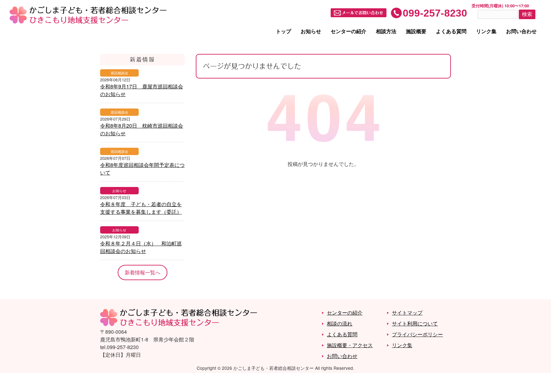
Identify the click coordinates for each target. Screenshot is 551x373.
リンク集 (486, 31)
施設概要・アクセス (350, 345)
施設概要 (416, 31)
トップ (283, 31)
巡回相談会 (119, 72)
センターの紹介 (348, 31)
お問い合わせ (521, 31)
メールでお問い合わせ (362, 13)
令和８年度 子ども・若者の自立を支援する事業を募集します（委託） (141, 207)
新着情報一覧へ (142, 272)
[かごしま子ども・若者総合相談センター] (178, 324)
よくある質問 (451, 31)
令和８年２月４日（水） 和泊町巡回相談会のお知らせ (141, 247)
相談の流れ (339, 323)
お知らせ (311, 31)
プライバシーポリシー (417, 334)
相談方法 (386, 31)
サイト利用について (415, 323)
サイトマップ (407, 312)
